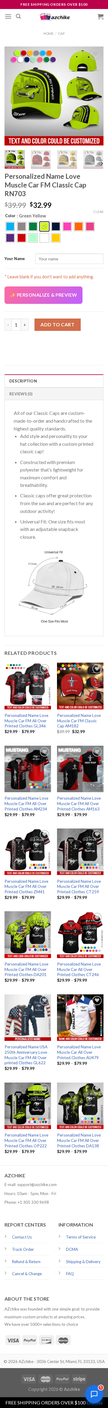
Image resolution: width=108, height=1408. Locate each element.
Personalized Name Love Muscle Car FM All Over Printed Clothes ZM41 (26, 886)
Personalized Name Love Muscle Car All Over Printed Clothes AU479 (79, 1052)
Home (48, 33)
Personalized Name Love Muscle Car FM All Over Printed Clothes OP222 (26, 1140)
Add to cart (57, 324)
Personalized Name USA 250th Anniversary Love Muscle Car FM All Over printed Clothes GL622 (25, 1054)
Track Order (23, 1249)
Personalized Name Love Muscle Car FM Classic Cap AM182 (79, 720)
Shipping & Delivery (83, 1261)
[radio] (10, 226)
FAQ (70, 1273)
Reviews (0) (20, 393)
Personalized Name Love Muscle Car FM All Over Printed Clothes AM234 (26, 803)
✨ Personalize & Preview (43, 295)
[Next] (93, 96)
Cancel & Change (27, 1273)
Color (10, 215)
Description (23, 381)
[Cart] (101, 16)
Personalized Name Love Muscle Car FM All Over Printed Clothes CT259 (79, 886)
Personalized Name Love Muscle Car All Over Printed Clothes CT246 (79, 969)
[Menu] (8, 16)
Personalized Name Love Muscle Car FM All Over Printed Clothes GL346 (26, 720)
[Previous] (14, 96)
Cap (61, 33)
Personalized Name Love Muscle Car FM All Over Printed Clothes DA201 (26, 969)
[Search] (18, 16)
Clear (98, 212)
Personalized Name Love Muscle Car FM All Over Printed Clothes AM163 (79, 803)
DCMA (72, 1249)
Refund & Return (26, 1261)
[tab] (54, 380)
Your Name (14, 258)
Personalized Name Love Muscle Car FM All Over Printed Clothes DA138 (79, 1140)
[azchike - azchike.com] (54, 16)
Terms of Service (81, 1237)
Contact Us (22, 1237)
